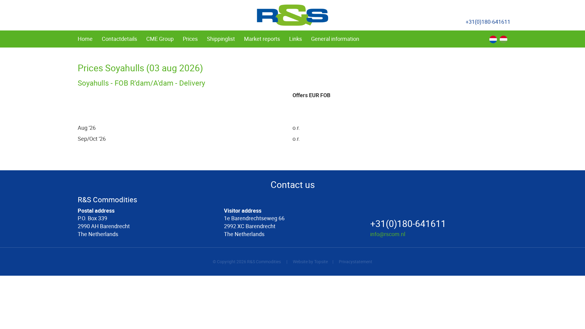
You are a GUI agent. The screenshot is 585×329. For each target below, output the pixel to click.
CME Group (160, 38)
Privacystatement (355, 261)
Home (85, 38)
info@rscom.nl (387, 234)
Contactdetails (119, 38)
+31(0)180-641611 (488, 21)
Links (295, 38)
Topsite (321, 261)
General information (335, 38)
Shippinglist (221, 38)
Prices (190, 38)
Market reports (262, 38)
